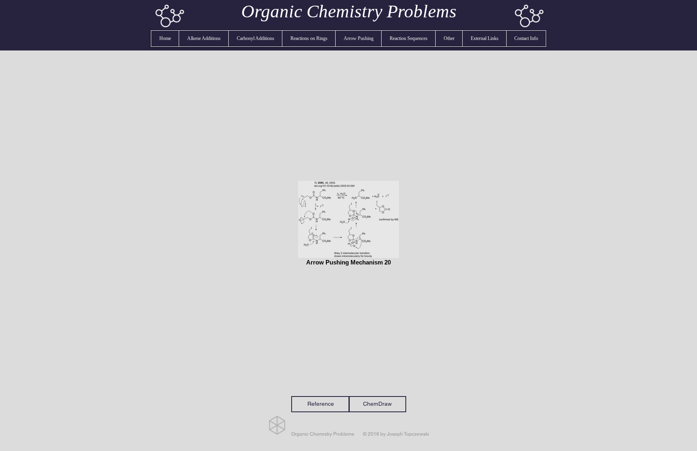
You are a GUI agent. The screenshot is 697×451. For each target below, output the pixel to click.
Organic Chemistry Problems (349, 11)
